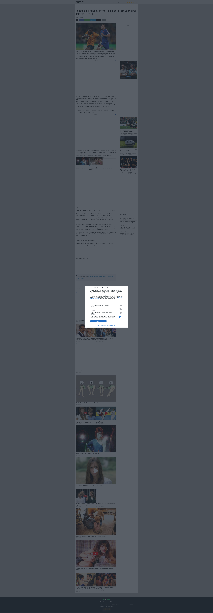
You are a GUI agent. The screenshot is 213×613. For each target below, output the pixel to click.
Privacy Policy (112, 325)
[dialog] (106, 306)
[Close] (126, 288)
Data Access (106, 325)
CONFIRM (98, 321)
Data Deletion (100, 325)
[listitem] (106, 302)
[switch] (120, 305)
